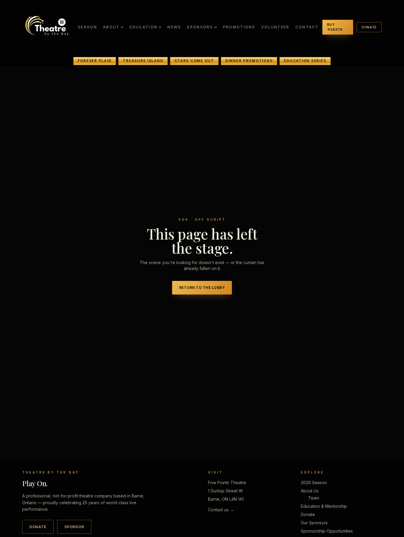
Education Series (305, 61)
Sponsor (74, 527)
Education (143, 27)
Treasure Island (143, 61)
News (174, 27)
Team (313, 497)
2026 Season (314, 482)
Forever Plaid (95, 61)
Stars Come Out (194, 61)
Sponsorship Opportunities (327, 530)
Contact (307, 27)
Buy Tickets (335, 27)
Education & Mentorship (324, 506)
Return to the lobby (202, 287)
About (111, 27)
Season (87, 27)
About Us (310, 490)
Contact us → (221, 509)
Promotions (239, 27)
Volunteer (275, 27)
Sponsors (200, 27)
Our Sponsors (314, 522)
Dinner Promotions (249, 61)
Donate (369, 27)
